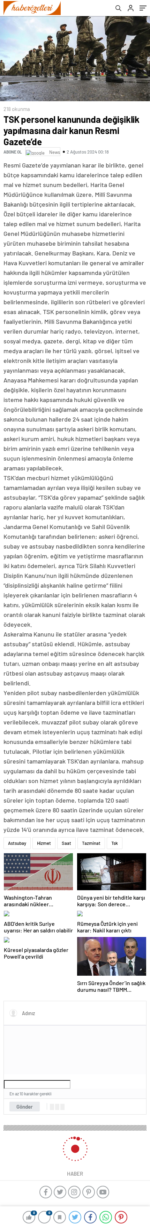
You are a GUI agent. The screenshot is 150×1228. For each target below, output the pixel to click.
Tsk (114, 843)
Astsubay (17, 843)
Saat (66, 843)
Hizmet (44, 843)
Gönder (24, 1106)
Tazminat (91, 843)
